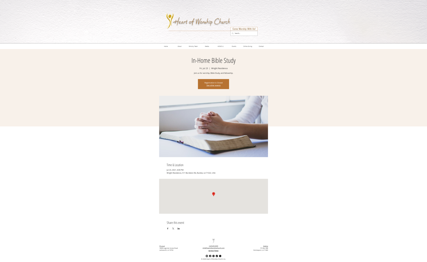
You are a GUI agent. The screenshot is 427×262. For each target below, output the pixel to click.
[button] (207, 46)
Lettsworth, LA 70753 (166, 250)
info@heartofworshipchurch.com (214, 248)
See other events (213, 85)
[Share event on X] (173, 228)
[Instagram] (213, 256)
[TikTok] (217, 256)
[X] (220, 256)
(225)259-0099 (213, 246)
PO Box (262, 248)
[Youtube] (207, 256)
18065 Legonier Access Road (168, 248)
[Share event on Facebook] (168, 228)
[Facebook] (210, 256)
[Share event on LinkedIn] (179, 228)
